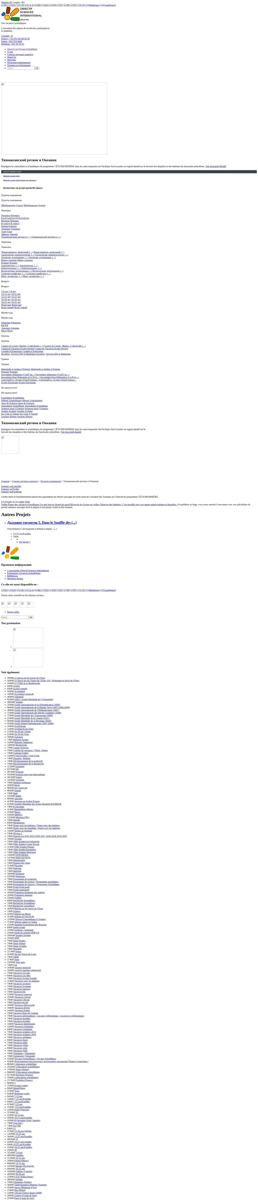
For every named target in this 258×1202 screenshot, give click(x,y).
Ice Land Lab (20, 788)
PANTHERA (21, 855)
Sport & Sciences (9, 403)
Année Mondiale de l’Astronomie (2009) (33, 715)
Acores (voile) (21, 1085)
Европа (5, 226)
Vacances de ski (20, 1002)
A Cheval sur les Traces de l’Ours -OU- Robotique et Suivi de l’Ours (46, 680)
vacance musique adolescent (27, 970)
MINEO (18, 814)
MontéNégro (19, 1088)
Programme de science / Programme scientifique (35, 881)
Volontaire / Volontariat (24, 1053)
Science (16, 911)
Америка (5, 229)
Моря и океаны (9, 260)
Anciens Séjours (9, 416)
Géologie (20, 780)
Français (19, 772)
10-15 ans (19, 1115)
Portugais (20, 873)
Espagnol (19, 766)
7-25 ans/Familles (22, 1107)
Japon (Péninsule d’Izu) (25, 1187)
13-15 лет (6, 297)
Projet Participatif (21, 887)
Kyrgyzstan (18, 806)
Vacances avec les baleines (26, 981)
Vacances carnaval (23, 994)
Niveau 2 (17, 833)
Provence (5, 215)
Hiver (4, 331)
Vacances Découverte (24, 1005)
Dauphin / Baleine (21, 758)
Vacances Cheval (22, 997)
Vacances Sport (20, 1040)
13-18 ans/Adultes (23, 1131)
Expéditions (6, 398)
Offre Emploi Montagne (24, 852)
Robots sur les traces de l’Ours (28, 908)
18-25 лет (6, 302)
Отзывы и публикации (18, 65)
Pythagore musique (23, 895)
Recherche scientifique (23, 906)
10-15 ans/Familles (23, 1117)
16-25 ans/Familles (22, 1144)
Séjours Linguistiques (11, 400)
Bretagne (5, 221)
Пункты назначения (50, 481)
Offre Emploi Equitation (24, 849)
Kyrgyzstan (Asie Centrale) (27, 1120)
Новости (11, 57)
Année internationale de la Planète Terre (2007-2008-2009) (42, 707)
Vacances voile (20, 1048)
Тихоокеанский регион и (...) (16, 237)
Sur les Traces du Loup (25, 954)
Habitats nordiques (22, 782)
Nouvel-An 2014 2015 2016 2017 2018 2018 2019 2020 (40, 836)
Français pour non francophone (30, 774)
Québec (18, 898)
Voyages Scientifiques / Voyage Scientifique (35, 1058)
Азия (3, 231)
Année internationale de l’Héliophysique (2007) (36, 710)
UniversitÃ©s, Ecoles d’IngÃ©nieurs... (20, 380)
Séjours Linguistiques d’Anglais (30, 919)
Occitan (18, 839)
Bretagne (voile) (22, 1093)
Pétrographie (19, 860)
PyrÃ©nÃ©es (8, 218)
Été (2, 325)
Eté (17, 769)
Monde (16, 820)
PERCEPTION (23, 857)
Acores (16, 686)
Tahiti (16, 957)
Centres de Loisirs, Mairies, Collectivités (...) (22, 346)
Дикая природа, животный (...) (16, 252)
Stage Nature (19, 943)
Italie (15, 793)
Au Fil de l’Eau (21, 734)
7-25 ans (18, 1104)
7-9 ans (19, 1152)
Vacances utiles (20, 1042)
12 (14, 1128)
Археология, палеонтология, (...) (17, 255)
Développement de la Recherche (28, 763)
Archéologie (20, 726)
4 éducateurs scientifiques (26, 1077)
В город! (5, 223)
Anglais (19, 702)
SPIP (16, 938)
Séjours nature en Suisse (25, 922)
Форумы (11, 60)
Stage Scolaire (20, 946)
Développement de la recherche (28, 761)
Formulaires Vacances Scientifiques (23, 573)
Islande (17, 790)
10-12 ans (20, 1158)
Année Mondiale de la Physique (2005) (32, 721)
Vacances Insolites (21, 1018)
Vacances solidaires (22, 1037)
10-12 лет (6, 294)
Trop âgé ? (18, 1123)
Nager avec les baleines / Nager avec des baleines (36, 825)
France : (15, 38)
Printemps (6, 323)
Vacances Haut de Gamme (25, 1013)
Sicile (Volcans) (21, 1109)
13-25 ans (20, 1134)
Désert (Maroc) (21, 1160)
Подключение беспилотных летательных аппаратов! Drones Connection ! (51, 1061)
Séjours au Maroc (22, 914)
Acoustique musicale (24, 694)
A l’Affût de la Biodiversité (27, 683)
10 (17, 1112)
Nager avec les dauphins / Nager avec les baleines (36, 828)
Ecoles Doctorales (9, 382)
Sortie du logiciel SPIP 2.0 (26, 932)
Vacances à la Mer (21, 975)
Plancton (17, 868)
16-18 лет (6, 299)
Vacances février (22, 1008)
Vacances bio (19, 991)
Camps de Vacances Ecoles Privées (17, 348)
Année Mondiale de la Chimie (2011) (31, 718)
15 (17, 1139)
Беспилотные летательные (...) (16, 271)
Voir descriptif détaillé (215, 166)
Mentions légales (15, 578)
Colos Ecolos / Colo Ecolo (26, 755)
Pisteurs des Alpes (21, 863)
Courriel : (7, 36)
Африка (5, 234)
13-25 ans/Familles (23, 1136)
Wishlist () (6, 2)
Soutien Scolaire (9, 411)
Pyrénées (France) (24, 1080)
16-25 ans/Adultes (23, 1142)
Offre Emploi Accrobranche (26, 841)
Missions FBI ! (23, 817)
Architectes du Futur (23, 729)
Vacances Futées (22, 1010)
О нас (10, 52)
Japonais (18, 798)
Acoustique (19, 691)
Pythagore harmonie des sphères (29, 892)
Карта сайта (13, 612)
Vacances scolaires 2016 (24, 1034)
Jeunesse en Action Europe (27, 801)
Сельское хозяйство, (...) (13, 273)
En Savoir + (24, 542)
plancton (17, 871)
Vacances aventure (22, 983)
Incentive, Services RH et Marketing (18, 354)
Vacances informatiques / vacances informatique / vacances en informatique (48, 1016)
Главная (5, 481)
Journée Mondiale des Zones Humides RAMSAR (37, 804)
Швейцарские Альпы (12, 205)
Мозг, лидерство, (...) (11, 276)
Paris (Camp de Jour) (24, 1198)
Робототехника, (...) (11, 268)
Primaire (5, 372)
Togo (16, 959)
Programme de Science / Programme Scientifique (36, 884)
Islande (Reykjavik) (24, 1166)
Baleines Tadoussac (23, 742)
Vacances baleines (21, 989)
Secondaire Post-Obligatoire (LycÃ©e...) (20, 377)
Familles (19, 1155)
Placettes (18, 865)
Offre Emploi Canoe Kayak (26, 844)
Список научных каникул (20, 54)
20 (15, 1150)
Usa (15, 965)
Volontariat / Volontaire (24, 1056)
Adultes (19, 1179)
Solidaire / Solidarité (23, 930)
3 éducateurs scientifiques (28, 1072)
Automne (5, 328)
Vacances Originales (23, 1026)
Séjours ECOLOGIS (24, 916)
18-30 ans (20, 1174)
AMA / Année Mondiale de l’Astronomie (33, 699)
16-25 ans (20, 1168)
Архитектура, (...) (10, 265)
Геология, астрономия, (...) (14, 257)
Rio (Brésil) (19, 1190)
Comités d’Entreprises (11, 351)
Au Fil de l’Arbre (22, 731)
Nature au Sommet (23, 831)
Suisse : (11, 41)
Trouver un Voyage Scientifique (22, 49)
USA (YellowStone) (23, 1176)
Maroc (17, 812)
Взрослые (6, 305)
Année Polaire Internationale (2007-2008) (33, 723)
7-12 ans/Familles (22, 1099)
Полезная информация (18, 62)
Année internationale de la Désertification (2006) (37, 705)
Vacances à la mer (21, 973)
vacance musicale (22, 967)
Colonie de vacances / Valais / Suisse (30, 750)
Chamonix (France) (22, 1182)
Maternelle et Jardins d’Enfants (15, 369)
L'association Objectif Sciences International (28, 570)
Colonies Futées (20, 753)
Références (12, 576)
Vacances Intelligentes (24, 1024)
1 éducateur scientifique (25, 1064)
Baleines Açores (20, 739)
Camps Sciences (21, 747)
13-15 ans (20, 1163)
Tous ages (20, 962)
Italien (18, 796)
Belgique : (12, 44)
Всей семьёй (7, 307)
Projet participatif (21, 890)
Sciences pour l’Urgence (12, 408)
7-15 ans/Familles (21, 1101)
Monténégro (19, 822)
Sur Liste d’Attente (10, 414)
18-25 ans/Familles (23, 1147)
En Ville (17, 1126)
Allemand (18, 696)
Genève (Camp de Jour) (25, 1195)
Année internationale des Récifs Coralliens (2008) (37, 713)
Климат (5, 263)
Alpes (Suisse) (22, 1069)
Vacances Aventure (22, 986)
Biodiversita (21, 745)
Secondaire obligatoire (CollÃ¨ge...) (18, 374)
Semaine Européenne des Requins (30, 924)
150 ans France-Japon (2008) (28, 1193)
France (19, 777)
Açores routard (20, 688)
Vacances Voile (20, 1050)
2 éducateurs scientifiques (28, 1067)
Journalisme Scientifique (12, 406)
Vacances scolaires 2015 (24, 1032)
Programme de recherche (25, 879)
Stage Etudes (19, 940)
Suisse (18, 951)
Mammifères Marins (23, 809)
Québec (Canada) (24, 1171)
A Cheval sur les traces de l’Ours (29, 678)
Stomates (17, 949)
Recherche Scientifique (24, 900)
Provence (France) (24, 1075)
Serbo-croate (19, 927)
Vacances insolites (21, 1021)
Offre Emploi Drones (24, 847)
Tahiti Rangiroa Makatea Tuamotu (30, 1185)
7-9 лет (4, 291)
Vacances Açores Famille (25, 978)
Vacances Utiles (20, 1045)
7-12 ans (18, 1096)
